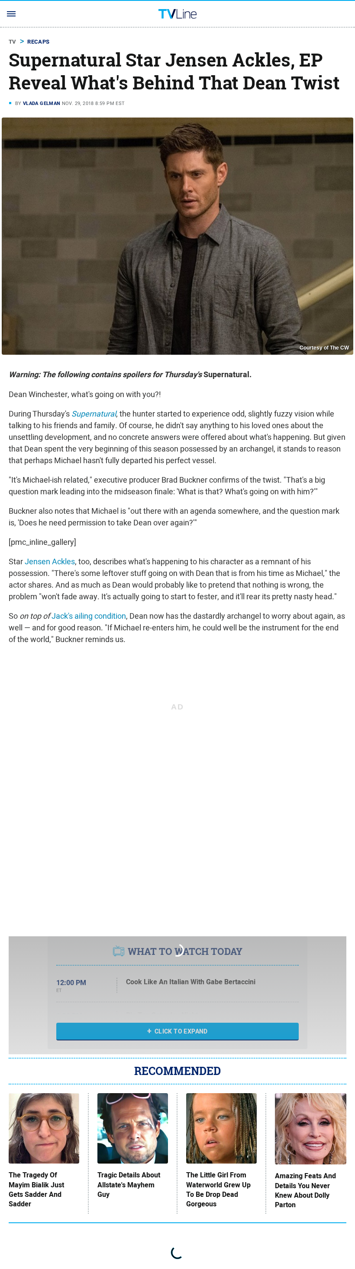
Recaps (38, 42)
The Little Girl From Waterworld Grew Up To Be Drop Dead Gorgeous (218, 1189)
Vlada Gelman (42, 103)
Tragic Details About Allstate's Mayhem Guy (128, 1184)
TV (12, 42)
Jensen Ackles (50, 561)
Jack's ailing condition (89, 616)
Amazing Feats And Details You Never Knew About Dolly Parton (305, 1190)
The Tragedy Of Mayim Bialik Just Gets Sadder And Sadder (36, 1189)
